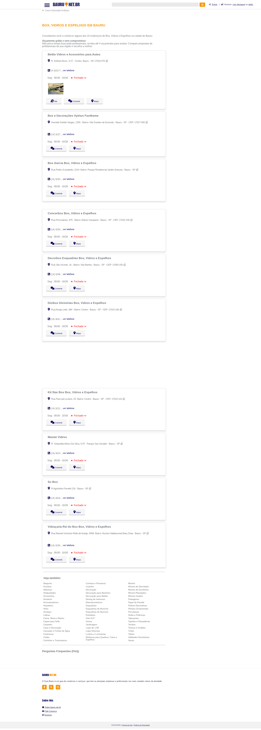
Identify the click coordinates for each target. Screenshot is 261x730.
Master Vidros (58, 437)
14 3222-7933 (57, 70)
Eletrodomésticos (94, 602)
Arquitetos (48, 605)
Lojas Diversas (93, 631)
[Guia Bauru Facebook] (45, 687)
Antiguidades (49, 593)
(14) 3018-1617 (58, 498)
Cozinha (90, 586)
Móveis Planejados (137, 593)
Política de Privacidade (142, 725)
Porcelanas (133, 612)
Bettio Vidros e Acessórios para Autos (74, 54)
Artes (45, 608)
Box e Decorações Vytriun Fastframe (73, 115)
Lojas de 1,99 (92, 627)
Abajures (47, 583)
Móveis (131, 583)
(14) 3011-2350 (58, 319)
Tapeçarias (133, 618)
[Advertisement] (105, 10)
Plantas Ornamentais (138, 608)
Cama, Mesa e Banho (53, 618)
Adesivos (47, 589)
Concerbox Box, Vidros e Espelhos (72, 213)
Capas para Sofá (51, 621)
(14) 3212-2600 (58, 408)
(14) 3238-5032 (58, 274)
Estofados (90, 615)
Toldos (131, 634)
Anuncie (48, 715)
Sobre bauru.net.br (53, 707)
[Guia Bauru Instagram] (59, 687)
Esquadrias (91, 605)
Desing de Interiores (95, 599)
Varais (131, 640)
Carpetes (47, 624)
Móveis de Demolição (138, 586)
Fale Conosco (51, 711)
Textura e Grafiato (136, 627)
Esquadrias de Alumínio (97, 608)
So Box (53, 481)
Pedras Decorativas (137, 605)
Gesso (89, 621)
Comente (78, 101)
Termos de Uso (127, 725)
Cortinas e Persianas (96, 583)
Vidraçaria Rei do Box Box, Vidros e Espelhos (80, 526)
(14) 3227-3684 (58, 134)
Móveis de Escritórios (138, 589)
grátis (250, 4)
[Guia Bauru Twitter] (52, 687)
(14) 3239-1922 (58, 179)
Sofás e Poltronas (136, 615)
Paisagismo (133, 599)
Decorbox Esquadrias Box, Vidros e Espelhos (80, 258)
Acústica (47, 586)
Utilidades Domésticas (138, 637)
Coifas (46, 637)
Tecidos (131, 624)
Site (55, 101)
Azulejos (47, 612)
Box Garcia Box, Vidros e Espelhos (72, 163)
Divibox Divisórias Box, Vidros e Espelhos (77, 302)
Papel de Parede (136, 602)
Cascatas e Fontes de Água (56, 631)
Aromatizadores (50, 602)
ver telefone (68, 70)
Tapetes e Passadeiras (139, 621)
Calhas (46, 615)
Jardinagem (91, 624)
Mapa (99, 101)
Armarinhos (48, 596)
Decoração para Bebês (97, 596)
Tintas (131, 631)
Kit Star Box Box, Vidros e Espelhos (73, 392)
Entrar (214, 4)
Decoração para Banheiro (98, 593)
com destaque (239, 4)
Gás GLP (90, 618)
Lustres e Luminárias (96, 634)
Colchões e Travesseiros (55, 640)
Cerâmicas (48, 634)
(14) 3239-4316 (58, 545)
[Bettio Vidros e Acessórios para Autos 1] (55, 93)
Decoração (91, 589)
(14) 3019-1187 (58, 453)
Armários (47, 599)
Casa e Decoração (52, 627)
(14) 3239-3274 (58, 229)
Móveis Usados (135, 596)
